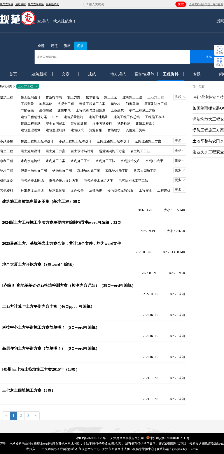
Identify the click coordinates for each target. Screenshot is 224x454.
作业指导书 (54, 97)
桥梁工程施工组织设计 (37, 141)
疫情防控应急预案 (120, 190)
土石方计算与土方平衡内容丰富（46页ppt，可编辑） (48, 306)
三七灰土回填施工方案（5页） (28, 390)
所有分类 (6, 86)
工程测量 (27, 104)
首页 (13, 74)
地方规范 (118, 74)
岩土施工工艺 (140, 151)
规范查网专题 (36, 4)
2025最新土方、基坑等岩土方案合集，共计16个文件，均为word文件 (61, 243)
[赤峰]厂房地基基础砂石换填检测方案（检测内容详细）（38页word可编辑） (69, 285)
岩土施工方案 (55, 151)
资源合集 (95, 130)
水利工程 (6, 161)
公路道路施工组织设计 (113, 141)
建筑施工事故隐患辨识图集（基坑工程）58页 (41, 201)
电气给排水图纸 (32, 180)
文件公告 (77, 190)
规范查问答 (6, 4)
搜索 (181, 4)
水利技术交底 (130, 161)
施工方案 (73, 97)
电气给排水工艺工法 (133, 180)
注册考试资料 (102, 123)
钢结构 (116, 104)
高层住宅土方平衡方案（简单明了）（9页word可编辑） (51, 348)
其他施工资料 (135, 130)
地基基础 (45, 104)
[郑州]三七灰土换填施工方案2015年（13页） (41, 369)
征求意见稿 (57, 190)
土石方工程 (28, 86)
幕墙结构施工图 (88, 171)
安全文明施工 (55, 123)
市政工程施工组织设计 (75, 141)
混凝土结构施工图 (34, 171)
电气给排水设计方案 (64, 180)
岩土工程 (6, 151)
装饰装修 (45, 110)
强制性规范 (144, 74)
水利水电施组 (30, 161)
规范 (54, 46)
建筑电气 (64, 110)
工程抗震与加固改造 (90, 110)
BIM (55, 117)
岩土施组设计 (30, 151)
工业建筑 (117, 110)
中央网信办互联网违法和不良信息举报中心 (71, 449)
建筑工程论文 (145, 123)
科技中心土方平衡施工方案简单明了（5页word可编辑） (51, 327)
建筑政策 (77, 130)
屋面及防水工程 (155, 104)
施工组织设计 (30, 97)
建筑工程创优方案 (34, 117)
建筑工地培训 (98, 117)
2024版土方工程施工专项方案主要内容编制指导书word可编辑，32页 (61, 222)
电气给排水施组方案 (98, 180)
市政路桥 (6, 141)
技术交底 (92, 97)
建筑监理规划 (30, 130)
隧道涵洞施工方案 (112, 151)
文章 (66, 74)
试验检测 (123, 123)
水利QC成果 (154, 161)
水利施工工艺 (80, 161)
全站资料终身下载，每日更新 (206, 4)
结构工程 (6, 171)
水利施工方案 (55, 161)
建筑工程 (6, 97)
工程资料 (170, 74)
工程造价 (163, 190)
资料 (67, 46)
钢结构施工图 (62, 171)
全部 (41, 46)
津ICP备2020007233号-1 (92, 438)
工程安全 (145, 190)
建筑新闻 (39, 74)
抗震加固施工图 (145, 171)
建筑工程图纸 (30, 123)
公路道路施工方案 (148, 141)
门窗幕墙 (132, 104)
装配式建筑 (79, 123)
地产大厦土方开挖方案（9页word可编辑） (39, 264)
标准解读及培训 (32, 190)
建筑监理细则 (55, 130)
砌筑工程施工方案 (92, 104)
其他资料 (6, 190)
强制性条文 (52, 4)
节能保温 (27, 110)
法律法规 (95, 190)
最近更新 (20, 4)
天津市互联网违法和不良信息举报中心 (128, 449)
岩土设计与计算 (82, 151)
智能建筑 (114, 130)
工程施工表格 (155, 117)
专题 (197, 74)
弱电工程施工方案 (142, 110)
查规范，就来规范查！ (57, 21)
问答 (80, 46)
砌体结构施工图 (116, 171)
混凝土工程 (66, 104)
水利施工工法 (105, 161)
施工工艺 (110, 97)
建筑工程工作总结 (127, 117)
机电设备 (6, 180)
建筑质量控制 (73, 117)
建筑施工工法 (132, 97)
